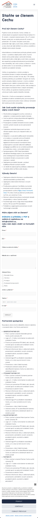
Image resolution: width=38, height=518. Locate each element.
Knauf (24, 190)
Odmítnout (19, 506)
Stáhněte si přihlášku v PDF (14, 217)
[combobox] (4, 302)
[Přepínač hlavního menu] (34, 4)
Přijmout (19, 501)
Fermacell (29, 190)
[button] (35, 484)
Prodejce (7, 280)
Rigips (20, 190)
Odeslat (8, 315)
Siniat (5, 193)
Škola (5, 286)
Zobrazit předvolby (19, 511)
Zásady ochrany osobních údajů (23, 515)
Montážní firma (8, 275)
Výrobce (6, 278)
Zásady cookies (10, 515)
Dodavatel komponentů (11, 283)
